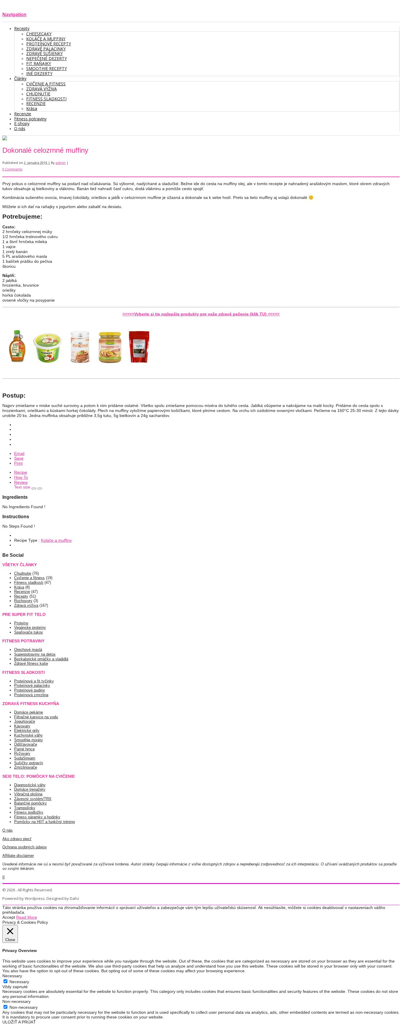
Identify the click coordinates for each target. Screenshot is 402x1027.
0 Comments (12, 169)
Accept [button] (8, 917)
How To (21, 477)
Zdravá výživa (26, 605)
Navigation (14, 14)
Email (19, 453)
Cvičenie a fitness (29, 578)
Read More (26, 917)
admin (61, 162)
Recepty (21, 596)
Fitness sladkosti (28, 582)
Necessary (19, 981)
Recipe (20, 472)
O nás (7, 830)
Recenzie (22, 591)
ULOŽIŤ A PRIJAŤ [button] (19, 1022)
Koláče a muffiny (56, 540)
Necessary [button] (12, 975)
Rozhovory (23, 601)
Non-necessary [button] (16, 1001)
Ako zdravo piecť (16, 839)
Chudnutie (22, 573)
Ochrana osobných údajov (24, 847)
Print (18, 463)
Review (21, 482)
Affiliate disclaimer (18, 855)
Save (19, 458)
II (3, 877)
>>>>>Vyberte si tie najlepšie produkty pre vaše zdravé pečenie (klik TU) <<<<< (201, 314)
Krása (19, 587)
